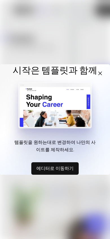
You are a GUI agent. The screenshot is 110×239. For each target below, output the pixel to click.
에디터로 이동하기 (55, 168)
